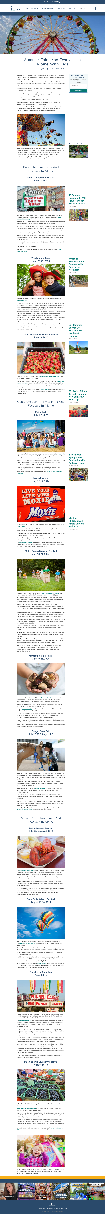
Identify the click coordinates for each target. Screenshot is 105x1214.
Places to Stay (61, 8)
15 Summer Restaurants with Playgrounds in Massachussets (77, 199)
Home (28, 8)
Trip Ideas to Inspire (48, 8)
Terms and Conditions (53, 1208)
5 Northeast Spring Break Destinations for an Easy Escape (77, 458)
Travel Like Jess (50, 1211)
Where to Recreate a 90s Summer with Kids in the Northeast (76, 264)
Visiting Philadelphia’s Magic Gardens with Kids (76, 522)
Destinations (34, 8)
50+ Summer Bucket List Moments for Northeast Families (75, 330)
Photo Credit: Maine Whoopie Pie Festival (25, 211)
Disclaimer (64, 1208)
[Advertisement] (78, 117)
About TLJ (72, 8)
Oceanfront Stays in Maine (25, 809)
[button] (9, 1191)
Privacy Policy (42, 1208)
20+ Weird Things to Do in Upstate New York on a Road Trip (78, 395)
